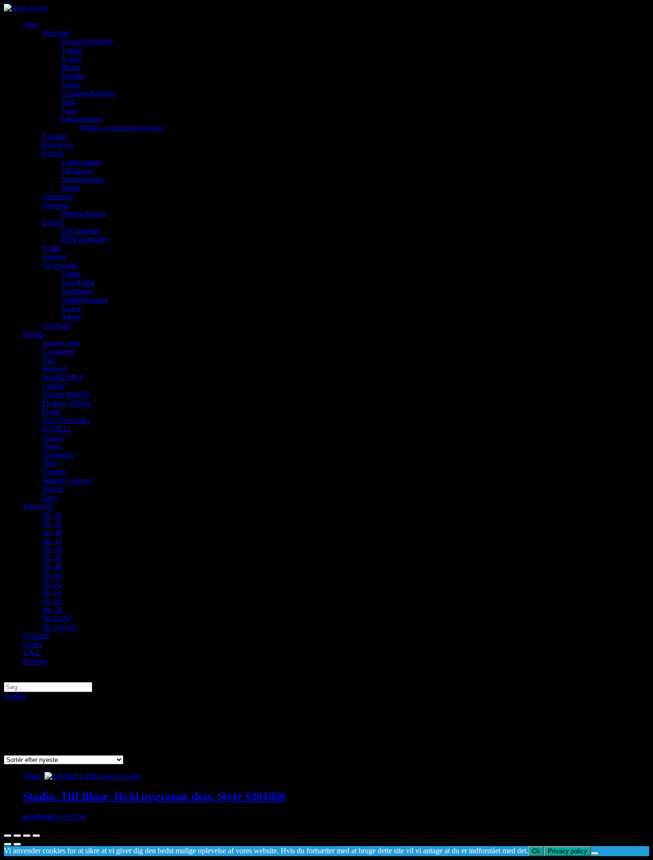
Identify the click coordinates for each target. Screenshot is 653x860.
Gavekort (56, 325)
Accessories (60, 265)
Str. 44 (52, 549)
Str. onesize (59, 627)
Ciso (49, 360)
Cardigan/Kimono (88, 93)
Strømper (56, 205)
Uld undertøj (80, 231)
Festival (53, 368)
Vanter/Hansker (84, 300)
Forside (15, 696)
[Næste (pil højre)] (17, 844)
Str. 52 (52, 584)
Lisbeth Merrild (65, 394)
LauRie (53, 386)
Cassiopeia (58, 351)
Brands (33, 334)
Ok (536, 851)
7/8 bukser (77, 170)
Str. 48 (52, 566)
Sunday (53, 437)
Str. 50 (52, 575)
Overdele (56, 33)
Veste (69, 110)
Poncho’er (57, 145)
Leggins (54, 136)
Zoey (50, 498)
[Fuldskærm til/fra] (27, 835)
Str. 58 (52, 610)
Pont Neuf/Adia (66, 420)
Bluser (71, 67)
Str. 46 (52, 558)
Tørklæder (77, 291)
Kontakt (35, 661)
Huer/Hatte (78, 282)
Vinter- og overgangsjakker (121, 127)
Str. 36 (52, 515)
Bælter (71, 317)
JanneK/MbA (62, 377)
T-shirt (71, 59)
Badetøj (53, 257)
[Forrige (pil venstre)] (7, 844)
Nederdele (57, 196)
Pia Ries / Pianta (66, 403)
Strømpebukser (84, 213)
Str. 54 (52, 592)
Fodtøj (71, 274)
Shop (31, 24)
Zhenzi (52, 489)
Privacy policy (567, 851)
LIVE (32, 653)
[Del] (17, 835)
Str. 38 (52, 523)
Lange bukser (81, 162)
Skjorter (73, 76)
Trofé (50, 463)
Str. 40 (52, 532)
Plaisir (51, 412)
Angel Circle (61, 343)
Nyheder (36, 635)
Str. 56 (52, 601)
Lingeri (53, 222)
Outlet (32, 644)
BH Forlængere (85, 239)
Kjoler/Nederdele (87, 41)
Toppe (70, 84)
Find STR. (39, 506)
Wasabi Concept (66, 480)
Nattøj (51, 248)
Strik (68, 102)
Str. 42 (52, 541)
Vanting (53, 472)
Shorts (70, 188)
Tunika (71, 50)
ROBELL (57, 429)
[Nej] (595, 853)
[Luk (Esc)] (7, 835)
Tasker (71, 308)
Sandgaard (58, 455)
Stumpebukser (82, 179)
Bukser (53, 153)
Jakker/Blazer (81, 119)
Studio (52, 446)
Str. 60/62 (56, 618)
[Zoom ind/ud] (36, 835)
